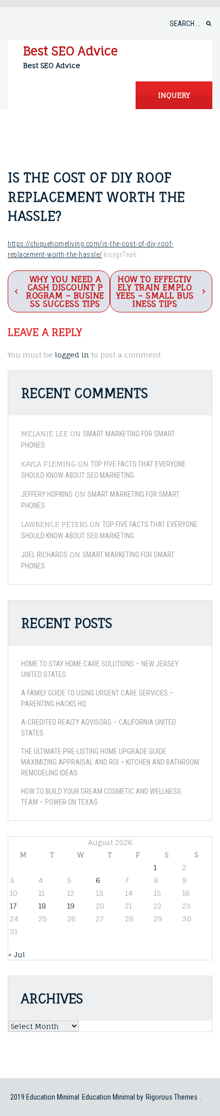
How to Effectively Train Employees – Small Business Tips (155, 291)
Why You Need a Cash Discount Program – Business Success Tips (65, 291)
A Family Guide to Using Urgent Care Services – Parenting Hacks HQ (97, 698)
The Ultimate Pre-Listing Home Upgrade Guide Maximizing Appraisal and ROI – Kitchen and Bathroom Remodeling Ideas (110, 762)
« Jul (16, 954)
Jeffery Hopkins (47, 494)
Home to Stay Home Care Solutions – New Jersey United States (100, 669)
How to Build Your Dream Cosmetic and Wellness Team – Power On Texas (101, 796)
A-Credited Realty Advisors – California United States (98, 727)
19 (71, 905)
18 (42, 905)
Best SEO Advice (70, 50)
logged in (72, 354)
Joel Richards (44, 555)
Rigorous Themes (171, 1097)
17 (13, 905)
